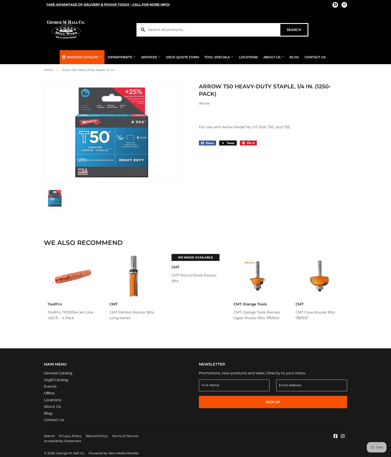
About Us (272, 57)
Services (149, 57)
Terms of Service (125, 436)
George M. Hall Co (70, 453)
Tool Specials (217, 57)
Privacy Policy (70, 436)
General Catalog (58, 373)
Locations (248, 57)
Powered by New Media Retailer (114, 453)
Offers (49, 393)
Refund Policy (97, 436)
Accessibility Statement (62, 441)
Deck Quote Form (182, 57)
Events (50, 386)
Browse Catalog (83, 57)
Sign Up (273, 402)
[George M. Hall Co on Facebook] (336, 436)
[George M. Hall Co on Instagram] (343, 436)
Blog (294, 57)
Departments (120, 57)
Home (48, 70)
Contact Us (315, 57)
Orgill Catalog (56, 380)
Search (297, 30)
